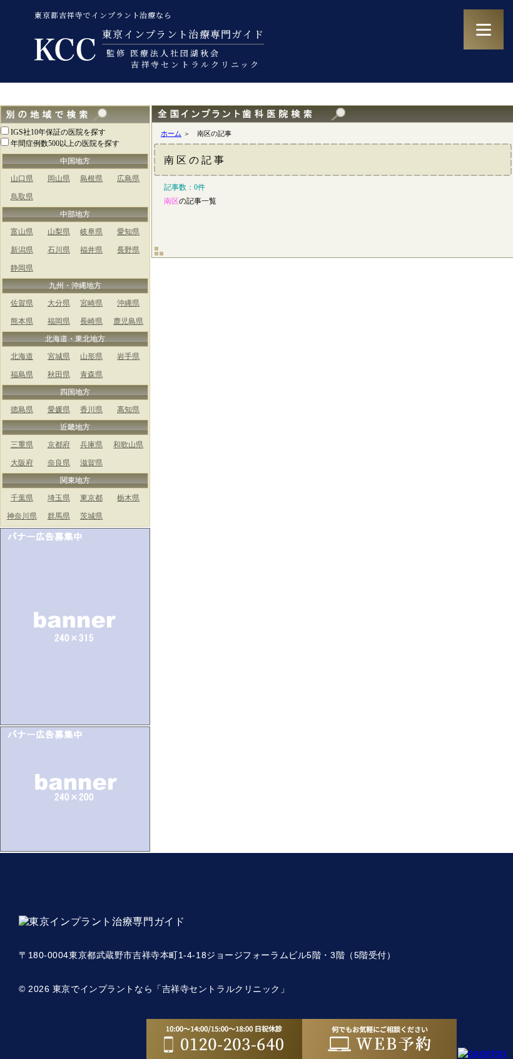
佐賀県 (22, 303)
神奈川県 (22, 516)
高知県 (128, 409)
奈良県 (59, 462)
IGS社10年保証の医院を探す (58, 132)
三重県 (22, 444)
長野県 (128, 249)
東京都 (91, 497)
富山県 (22, 231)
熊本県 (22, 321)
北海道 (22, 356)
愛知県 (128, 231)
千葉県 (22, 497)
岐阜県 (91, 231)
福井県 (91, 249)
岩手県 (128, 356)
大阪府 (22, 462)
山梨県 (59, 231)
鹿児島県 (128, 321)
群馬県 (59, 516)
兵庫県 (91, 444)
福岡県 (59, 321)
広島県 (128, 178)
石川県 (59, 249)
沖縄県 (128, 303)
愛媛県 (59, 409)
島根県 (91, 178)
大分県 (59, 303)
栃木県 (128, 497)
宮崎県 (91, 303)
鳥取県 (22, 196)
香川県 (91, 409)
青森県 (91, 374)
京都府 (59, 444)
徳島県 (22, 409)
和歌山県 (128, 444)
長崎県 (91, 321)
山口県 (22, 178)
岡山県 (59, 178)
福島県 (22, 374)
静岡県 (22, 268)
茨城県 (91, 516)
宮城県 (59, 356)
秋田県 (59, 374)
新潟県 (22, 249)
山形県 (91, 356)
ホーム (171, 133)
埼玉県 (59, 497)
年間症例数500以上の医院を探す (65, 143)
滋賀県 (91, 462)
